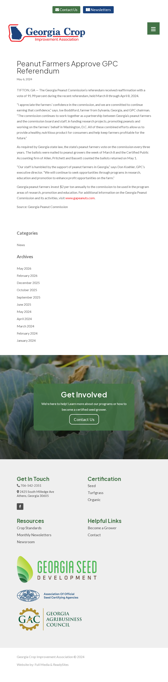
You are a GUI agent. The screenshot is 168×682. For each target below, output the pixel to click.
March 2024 (25, 326)
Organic (94, 499)
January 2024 (26, 340)
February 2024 (27, 333)
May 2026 (24, 268)
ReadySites (61, 664)
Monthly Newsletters (34, 535)
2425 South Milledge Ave (37, 491)
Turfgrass (95, 492)
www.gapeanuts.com (80, 198)
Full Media (42, 664)
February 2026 (27, 275)
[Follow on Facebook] (20, 506)
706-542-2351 (30, 485)
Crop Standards (29, 528)
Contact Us (68, 9)
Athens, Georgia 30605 (33, 496)
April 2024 (24, 319)
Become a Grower (102, 528)
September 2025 (28, 297)
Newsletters (100, 9)
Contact (94, 535)
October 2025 (27, 290)
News (21, 245)
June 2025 (24, 304)
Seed (92, 485)
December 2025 (28, 283)
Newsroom (26, 541)
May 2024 (24, 311)
